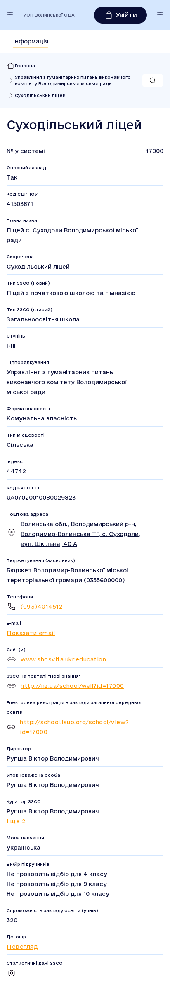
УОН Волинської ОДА (49, 15)
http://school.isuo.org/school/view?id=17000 (74, 727)
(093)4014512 (42, 606)
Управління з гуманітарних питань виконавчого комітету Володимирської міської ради (73, 80)
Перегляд (22, 946)
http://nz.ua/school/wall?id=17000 (72, 686)
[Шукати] (153, 80)
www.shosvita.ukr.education (63, 659)
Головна (25, 65)
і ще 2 (16, 821)
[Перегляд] (12, 976)
